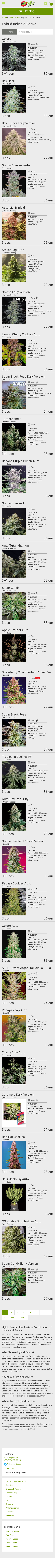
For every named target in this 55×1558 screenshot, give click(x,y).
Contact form (9, 1468)
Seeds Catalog (14, 17)
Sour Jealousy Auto (15, 1179)
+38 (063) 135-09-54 (12, 1460)
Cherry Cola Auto (13, 1052)
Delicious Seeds (12, 1531)
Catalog (29, 11)
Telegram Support (14, 1464)
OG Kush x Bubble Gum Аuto (21, 1221)
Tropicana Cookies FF (17, 757)
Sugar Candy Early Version (20, 1263)
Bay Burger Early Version (19, 123)
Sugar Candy (10, 588)
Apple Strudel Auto (15, 630)
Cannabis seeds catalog (16, 1481)
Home (4, 17)
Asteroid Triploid (13, 207)
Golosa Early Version (16, 292)
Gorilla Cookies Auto (16, 165)
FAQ (7, 1500)
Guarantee (10, 1512)
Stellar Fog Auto (13, 250)
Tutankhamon (11, 419)
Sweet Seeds (11, 1543)
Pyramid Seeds (12, 1539)
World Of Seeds (12, 1546)
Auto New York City (15, 799)
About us (9, 1485)
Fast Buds (10, 1535)
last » (23, 1318)
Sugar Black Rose (14, 714)
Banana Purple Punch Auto (20, 461)
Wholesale (10, 1515)
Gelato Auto (10, 925)
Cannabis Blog (11, 1493)
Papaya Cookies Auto (16, 883)
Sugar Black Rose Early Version (23, 376)
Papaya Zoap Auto (14, 1010)
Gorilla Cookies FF (14, 503)
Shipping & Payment (14, 1489)
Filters (10, 32)
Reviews (9, 1504)
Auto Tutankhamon (15, 545)
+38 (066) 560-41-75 (12, 1458)
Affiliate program (12, 1508)
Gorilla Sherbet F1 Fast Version (23, 841)
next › (13, 1318)
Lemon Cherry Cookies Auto (21, 334)
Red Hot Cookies (13, 1137)
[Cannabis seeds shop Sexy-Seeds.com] (27, 4)
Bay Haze (8, 81)
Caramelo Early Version (18, 1094)
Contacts (10, 1497)
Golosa (6, 38)
